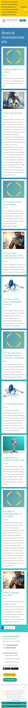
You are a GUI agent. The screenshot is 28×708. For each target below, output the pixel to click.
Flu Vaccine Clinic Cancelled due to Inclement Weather (13, 355)
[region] (14, 696)
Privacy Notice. (16, 700)
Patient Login (9, 675)
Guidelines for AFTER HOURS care (13, 459)
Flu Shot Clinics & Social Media (12, 203)
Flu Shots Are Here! (13, 404)
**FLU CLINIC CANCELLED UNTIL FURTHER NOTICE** (13, 256)
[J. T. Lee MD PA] (10, 20)
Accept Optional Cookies (14, 703)
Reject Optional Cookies (14, 706)
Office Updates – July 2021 (12, 594)
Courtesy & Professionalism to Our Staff (12, 514)
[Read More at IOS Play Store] (6, 668)
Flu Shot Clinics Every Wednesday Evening (12, 302)
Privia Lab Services (12, 113)
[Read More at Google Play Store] (14, 668)
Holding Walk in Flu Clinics (13, 70)
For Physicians (9, 680)
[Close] (24, 687)
